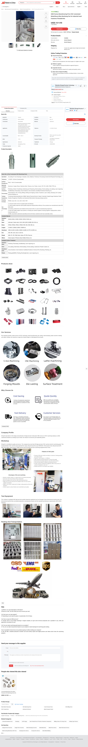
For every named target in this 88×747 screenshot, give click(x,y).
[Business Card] (84, 114)
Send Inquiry (59, 29)
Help (64, 6)
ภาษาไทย (65, 739)
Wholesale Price (46, 737)
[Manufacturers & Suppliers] (8, 2)
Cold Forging (24, 721)
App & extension (71, 6)
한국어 (54, 739)
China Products (19, 737)
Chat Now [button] (79, 29)
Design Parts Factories (19, 727)
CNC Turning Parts (5, 709)
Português (22, 739)
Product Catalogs (19, 704)
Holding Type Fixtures (73, 721)
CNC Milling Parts (68, 706)
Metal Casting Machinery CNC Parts (9, 730)
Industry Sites (52, 737)
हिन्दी (61, 739)
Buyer (57, 6)
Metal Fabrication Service (64, 727)
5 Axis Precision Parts (48, 706)
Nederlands (46, 739)
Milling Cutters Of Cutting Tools (60, 721)
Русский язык (32, 739)
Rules (86, 6)
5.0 (71, 110)
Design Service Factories (7, 727)
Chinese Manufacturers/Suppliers (28, 737)
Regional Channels (59, 737)
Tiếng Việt (73, 739)
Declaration (57, 741)
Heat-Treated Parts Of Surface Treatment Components (40, 721)
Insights (76, 737)
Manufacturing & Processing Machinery (11, 9)
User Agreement (51, 741)
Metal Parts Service (52, 727)
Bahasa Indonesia (80, 739)
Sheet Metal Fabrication (6, 706)
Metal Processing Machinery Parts (38, 9)
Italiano (37, 739)
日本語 (58, 739)
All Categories (6, 6)
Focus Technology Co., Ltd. (35, 741)
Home (2, 9)
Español (18, 739)
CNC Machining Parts (27, 706)
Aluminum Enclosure (27, 709)
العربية (51, 739)
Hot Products (12, 737)
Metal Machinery (42, 727)
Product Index (66, 737)
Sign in (85, 3)
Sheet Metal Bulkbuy (46, 730)
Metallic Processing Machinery (25, 9)
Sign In (53, 102)
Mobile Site (72, 737)
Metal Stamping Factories (31, 727)
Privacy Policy (63, 741)
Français (27, 739)
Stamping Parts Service (24, 730)
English (14, 739)
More (2, 733)
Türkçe (69, 739)
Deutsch (41, 739)
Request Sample (75, 32)
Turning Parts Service (35, 730)
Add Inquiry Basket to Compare (25, 50)
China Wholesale (39, 737)
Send (11, 665)
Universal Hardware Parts (7, 721)
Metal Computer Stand (48, 709)
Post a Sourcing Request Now (37, 665)
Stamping (17, 721)
